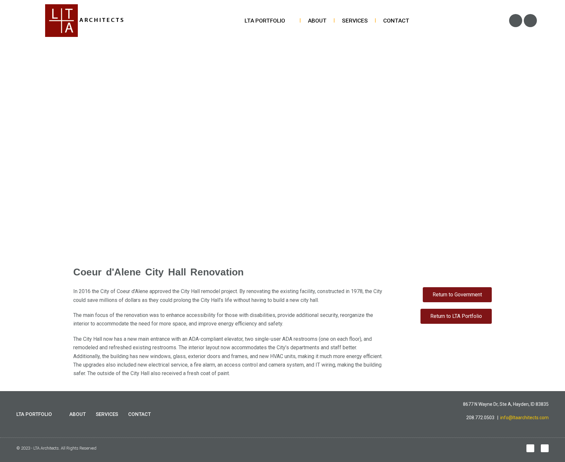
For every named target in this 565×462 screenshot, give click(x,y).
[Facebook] (515, 20)
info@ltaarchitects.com (524, 417)
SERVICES (355, 20)
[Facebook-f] (530, 448)
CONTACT (396, 20)
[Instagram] (530, 20)
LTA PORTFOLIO (265, 20)
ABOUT (317, 20)
